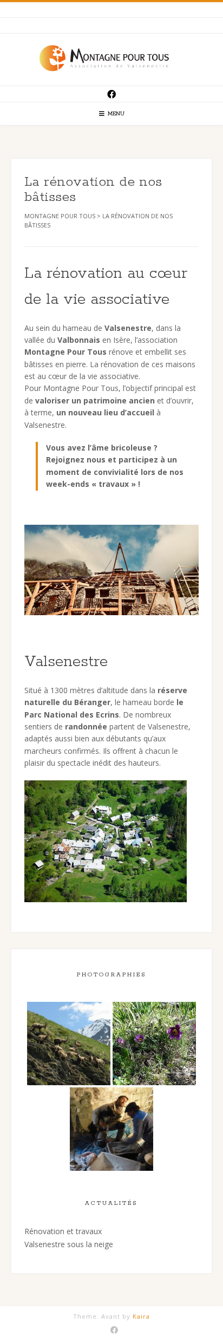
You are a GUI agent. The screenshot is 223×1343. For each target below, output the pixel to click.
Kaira (141, 1316)
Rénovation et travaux (63, 1231)
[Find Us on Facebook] (111, 94)
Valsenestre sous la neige (68, 1244)
